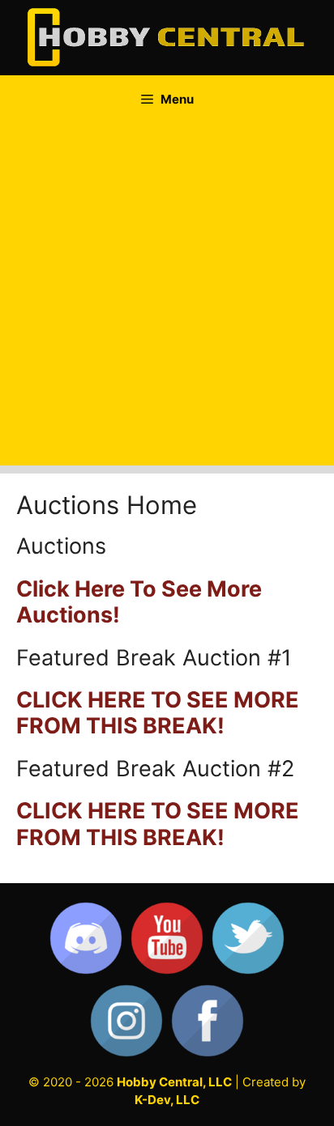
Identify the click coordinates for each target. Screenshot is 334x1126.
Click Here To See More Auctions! (139, 602)
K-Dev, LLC (167, 1099)
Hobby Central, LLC (174, 1082)
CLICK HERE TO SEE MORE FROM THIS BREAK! (157, 712)
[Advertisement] (167, 298)
